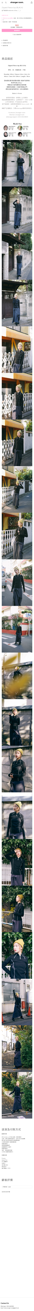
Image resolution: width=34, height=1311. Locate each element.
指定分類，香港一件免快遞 (10, 22)
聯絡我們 (17, 30)
